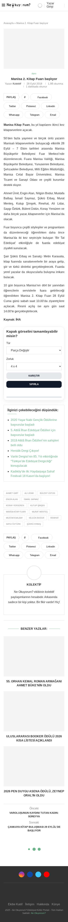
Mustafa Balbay (14, 518)
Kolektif (17, 83)
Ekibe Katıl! (15, 904)
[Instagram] (21, 874)
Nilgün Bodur (36, 518)
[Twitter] (38, 874)
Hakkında (43, 904)
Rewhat (54, 518)
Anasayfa (9, 23)
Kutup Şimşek (37, 505)
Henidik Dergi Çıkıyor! (25, 450)
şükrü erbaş (34, 524)
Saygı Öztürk (13, 524)
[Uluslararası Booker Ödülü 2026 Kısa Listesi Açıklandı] (34, 711)
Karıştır (34, 375)
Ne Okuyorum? (38, 913)
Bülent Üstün (47, 493)
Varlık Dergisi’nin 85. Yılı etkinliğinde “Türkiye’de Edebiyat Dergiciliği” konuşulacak (34, 461)
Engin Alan (12, 499)
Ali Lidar (29, 493)
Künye (56, 904)
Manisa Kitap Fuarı (16, 512)
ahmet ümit (12, 493)
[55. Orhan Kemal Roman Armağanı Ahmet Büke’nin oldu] (34, 656)
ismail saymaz (31, 499)
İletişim (29, 904)
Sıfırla (34, 384)
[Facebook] (30, 874)
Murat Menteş (40, 512)
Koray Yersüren (15, 505)
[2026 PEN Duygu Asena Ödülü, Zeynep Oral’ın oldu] (34, 766)
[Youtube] (47, 874)
